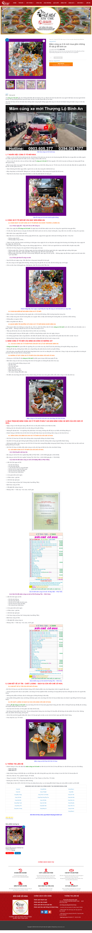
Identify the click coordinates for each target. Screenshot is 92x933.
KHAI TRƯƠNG (47, 2)
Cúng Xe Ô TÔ (57, 39)
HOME (14, 2)
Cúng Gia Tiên (71, 794)
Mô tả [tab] (7, 95)
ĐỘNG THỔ (63, 2)
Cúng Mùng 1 (71, 789)
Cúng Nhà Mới (18, 800)
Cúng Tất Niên (43, 800)
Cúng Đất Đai (43, 789)
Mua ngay (18, 853)
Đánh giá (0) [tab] (12, 95)
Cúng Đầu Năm (43, 805)
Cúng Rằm (71, 791)
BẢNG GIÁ (71, 2)
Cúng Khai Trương (18, 808)
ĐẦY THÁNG (30, 2)
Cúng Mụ (18, 789)
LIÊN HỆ (88, 2)
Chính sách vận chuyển (40, 902)
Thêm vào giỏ (58, 57)
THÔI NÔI (21, 2)
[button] (44, 41)
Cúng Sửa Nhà (71, 797)
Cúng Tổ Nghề (43, 791)
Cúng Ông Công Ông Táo (43, 797)
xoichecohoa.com (61, 926)
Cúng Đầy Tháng (18, 794)
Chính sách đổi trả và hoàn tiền (43, 904)
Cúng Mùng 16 (43, 808)
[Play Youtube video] (46, 127)
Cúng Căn (18, 791)
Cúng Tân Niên (43, 802)
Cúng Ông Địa (71, 802)
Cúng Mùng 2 (71, 811)
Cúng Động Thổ (18, 805)
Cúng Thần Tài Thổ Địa (43, 794)
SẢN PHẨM (80, 2)
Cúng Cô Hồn (71, 808)
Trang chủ (51, 39)
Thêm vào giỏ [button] (10, 853)
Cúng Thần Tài (71, 805)
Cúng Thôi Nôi (18, 797)
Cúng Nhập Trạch (18, 802)
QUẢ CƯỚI (56, 2)
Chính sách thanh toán (40, 900)
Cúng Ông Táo (71, 800)
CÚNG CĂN (39, 2)
